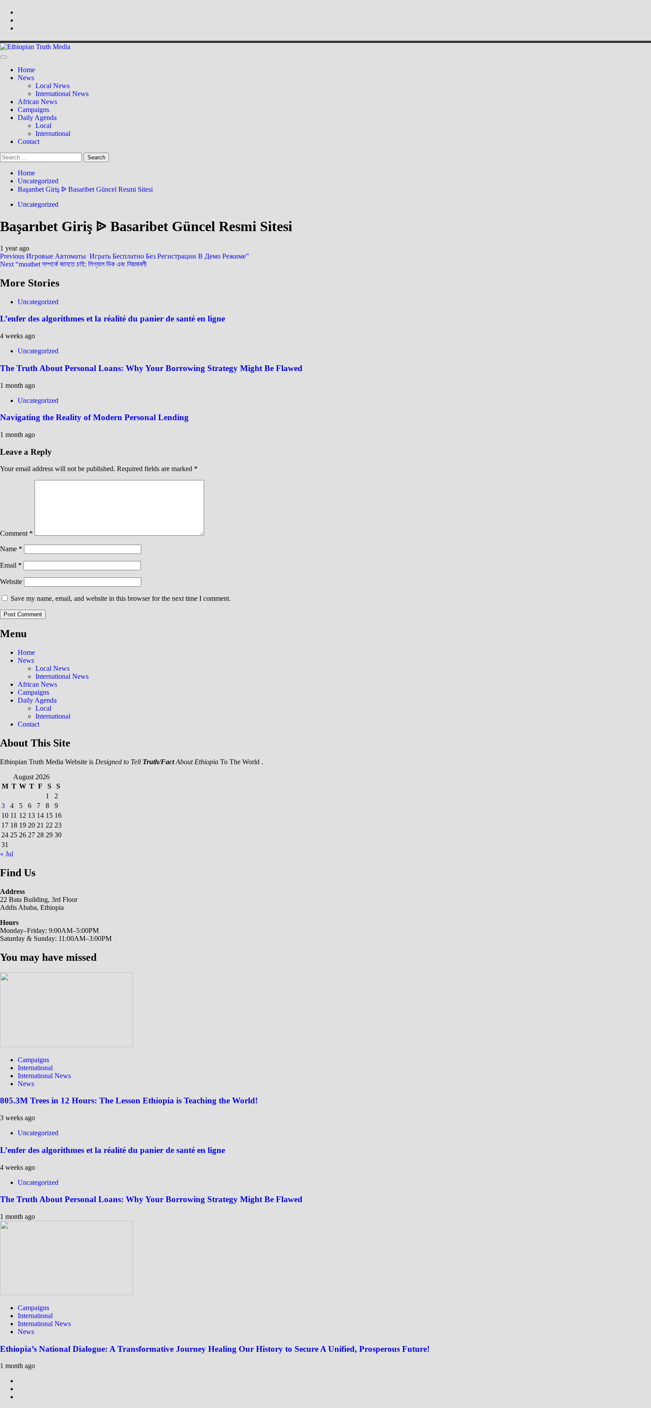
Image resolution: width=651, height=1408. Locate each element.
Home (26, 69)
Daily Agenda (37, 117)
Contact (28, 141)
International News (62, 93)
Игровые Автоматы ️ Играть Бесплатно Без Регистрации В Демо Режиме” (124, 256)
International (52, 133)
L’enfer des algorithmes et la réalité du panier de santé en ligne (112, 318)
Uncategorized (38, 204)
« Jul (6, 854)
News (26, 77)
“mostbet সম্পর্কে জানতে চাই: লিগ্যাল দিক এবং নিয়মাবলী (73, 264)
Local (43, 125)
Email (11, 565)
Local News (52, 85)
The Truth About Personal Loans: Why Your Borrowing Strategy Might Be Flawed (151, 368)
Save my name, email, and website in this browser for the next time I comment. (121, 598)
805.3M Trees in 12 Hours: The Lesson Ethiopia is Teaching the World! (129, 1100)
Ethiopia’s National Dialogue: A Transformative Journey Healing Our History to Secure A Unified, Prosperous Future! (215, 1349)
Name (11, 549)
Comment (16, 533)
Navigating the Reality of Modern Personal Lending (94, 417)
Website (11, 581)
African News (37, 101)
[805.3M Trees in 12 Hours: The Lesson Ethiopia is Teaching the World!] (66, 1044)
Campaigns (33, 109)
